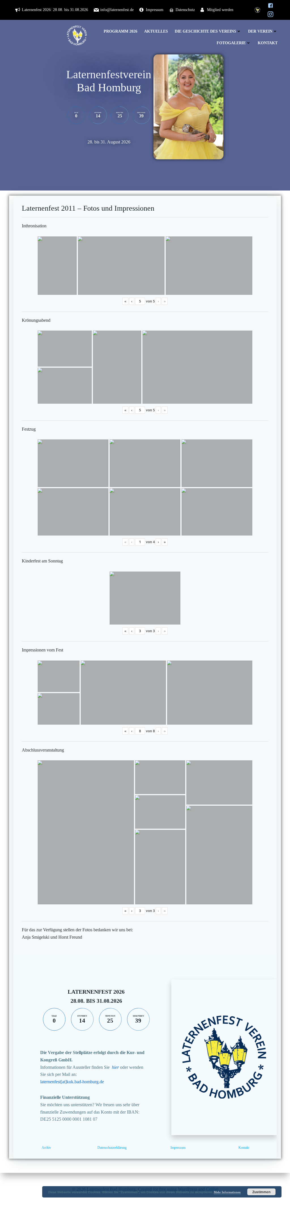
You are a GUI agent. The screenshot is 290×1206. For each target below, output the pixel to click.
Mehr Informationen (227, 1192)
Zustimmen (261, 1191)
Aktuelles (156, 31)
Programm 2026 (120, 31)
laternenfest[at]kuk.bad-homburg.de (72, 1081)
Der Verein (260, 31)
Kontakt (268, 43)
